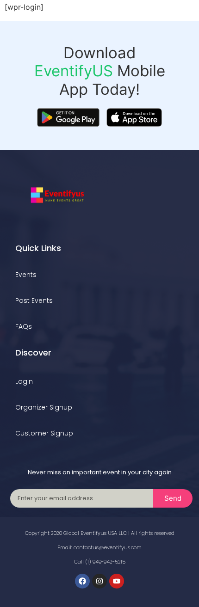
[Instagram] (99, 581)
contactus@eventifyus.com (108, 547)
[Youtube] (116, 581)
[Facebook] (82, 581)
